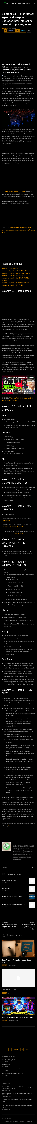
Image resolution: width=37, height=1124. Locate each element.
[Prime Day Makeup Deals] (32, 881)
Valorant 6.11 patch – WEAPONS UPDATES (15, 283)
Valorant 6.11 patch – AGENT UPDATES (14, 271)
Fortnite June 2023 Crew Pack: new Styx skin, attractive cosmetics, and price (28, 927)
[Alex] (6, 851)
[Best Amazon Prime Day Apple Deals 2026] (18, 948)
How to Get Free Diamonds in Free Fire (17, 1017)
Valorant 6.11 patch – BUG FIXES (12, 285)
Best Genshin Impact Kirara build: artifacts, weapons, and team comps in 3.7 (9, 926)
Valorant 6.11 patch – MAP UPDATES (13, 276)
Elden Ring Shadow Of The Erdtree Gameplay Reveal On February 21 (17, 1094)
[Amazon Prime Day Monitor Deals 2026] (32, 905)
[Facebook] (10, 1049)
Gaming (4, 28)
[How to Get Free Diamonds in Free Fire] (18, 1006)
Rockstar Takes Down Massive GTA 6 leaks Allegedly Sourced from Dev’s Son (16, 1087)
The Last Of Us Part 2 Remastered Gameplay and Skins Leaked (17, 1106)
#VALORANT (7, 521)
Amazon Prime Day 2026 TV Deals (12, 896)
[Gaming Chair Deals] (18, 978)
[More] (29, 30)
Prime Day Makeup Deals (9, 880)
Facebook (15, 1049)
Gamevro (11, 826)
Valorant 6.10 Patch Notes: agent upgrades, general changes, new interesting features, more (18, 230)
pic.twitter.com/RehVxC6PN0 (13, 527)
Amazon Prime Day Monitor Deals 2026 (13, 904)
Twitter (27, 1049)
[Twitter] (22, 1049)
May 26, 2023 (18, 534)
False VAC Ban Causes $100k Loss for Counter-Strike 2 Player (17, 1100)
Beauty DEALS (6, 888)
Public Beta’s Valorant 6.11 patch (15, 192)
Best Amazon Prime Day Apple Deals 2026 (16, 961)
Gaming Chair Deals (9, 990)
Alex (14, 843)
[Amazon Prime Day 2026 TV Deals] (32, 897)
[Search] (33, 868)
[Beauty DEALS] (32, 889)
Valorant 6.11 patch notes (10, 269)
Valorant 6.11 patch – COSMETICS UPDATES (16, 273)
